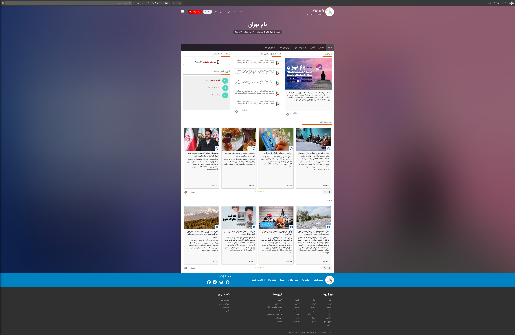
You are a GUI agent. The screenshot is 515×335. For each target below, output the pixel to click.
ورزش (313, 318)
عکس (222, 11)
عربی (297, 318)
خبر (228, 11)
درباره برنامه (285, 47)
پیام (313, 303)
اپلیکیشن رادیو (224, 303)
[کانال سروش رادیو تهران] (227, 282)
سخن (280, 310)
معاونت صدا (225, 300)
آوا (314, 300)
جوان (297, 307)
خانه (330, 47)
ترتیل (297, 303)
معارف (297, 314)
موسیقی (279, 318)
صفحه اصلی (237, 11)
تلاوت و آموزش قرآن (274, 307)
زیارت (329, 325)
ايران (329, 303)
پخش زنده (196, 11)
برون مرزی (327, 321)
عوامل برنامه (270, 47)
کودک (280, 300)
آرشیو (312, 47)
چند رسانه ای (300, 47)
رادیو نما (226, 310)
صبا (314, 310)
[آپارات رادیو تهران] (221, 282)
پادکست (279, 321)
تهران (313, 307)
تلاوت (329, 307)
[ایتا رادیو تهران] (208, 282)
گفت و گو (311, 314)
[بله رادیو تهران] (215, 282)
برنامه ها (207, 11)
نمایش (328, 318)
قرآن (329, 314)
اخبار (322, 47)
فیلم (215, 11)
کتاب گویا (278, 303)
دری (313, 321)
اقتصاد (297, 300)
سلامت (328, 310)
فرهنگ (296, 310)
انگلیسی (296, 321)
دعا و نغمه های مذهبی (274, 314)
